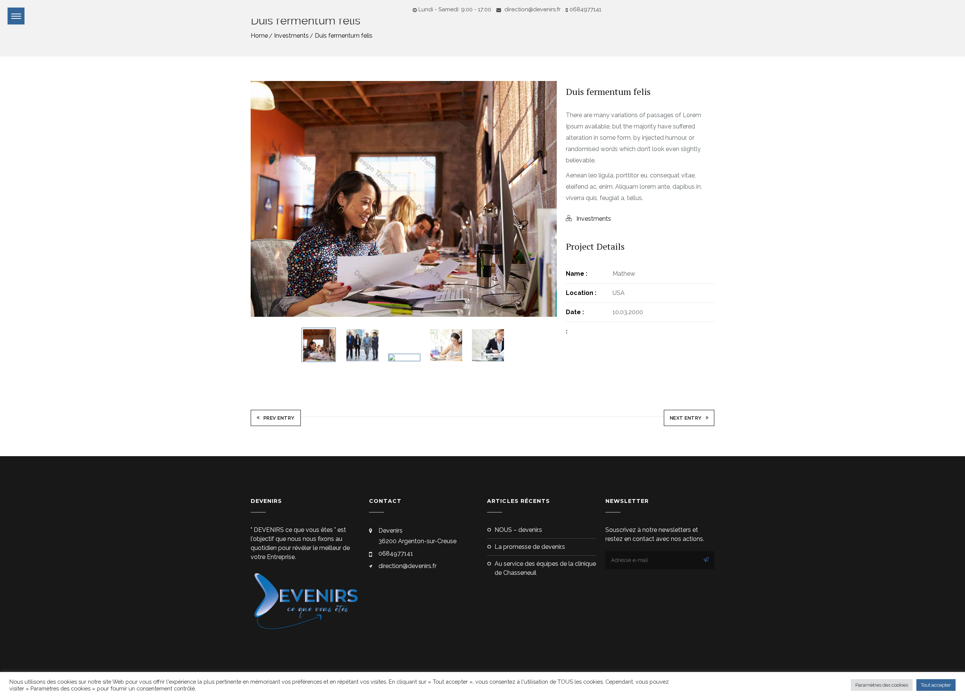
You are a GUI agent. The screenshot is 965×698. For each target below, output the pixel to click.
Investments (291, 35)
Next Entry (686, 418)
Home (259, 35)
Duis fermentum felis (343, 35)
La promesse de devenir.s (530, 546)
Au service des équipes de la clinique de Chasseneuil (545, 568)
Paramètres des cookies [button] (881, 685)
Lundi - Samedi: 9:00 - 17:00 (454, 9)
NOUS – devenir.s (518, 529)
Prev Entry (279, 418)
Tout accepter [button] (936, 685)
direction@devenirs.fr (532, 9)
